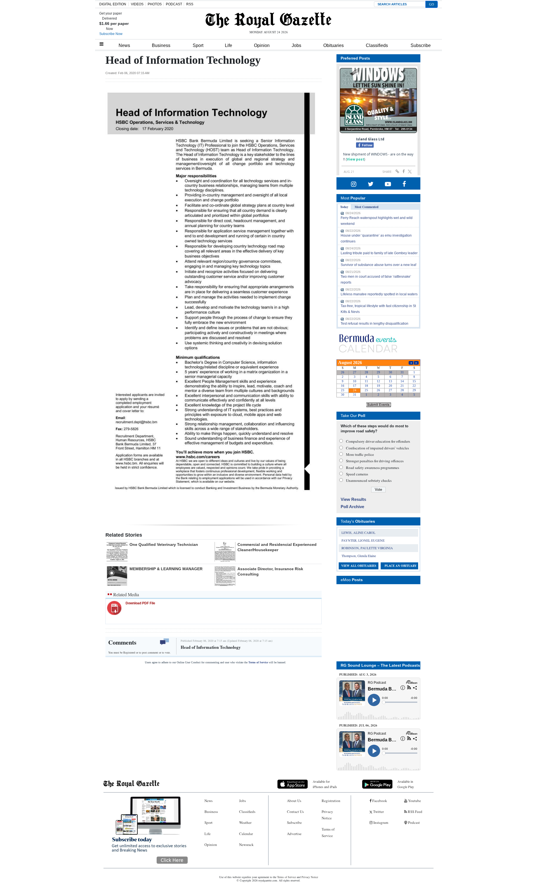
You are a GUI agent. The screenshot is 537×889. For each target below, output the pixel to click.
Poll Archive (352, 506)
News (124, 45)
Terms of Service (258, 662)
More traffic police (360, 454)
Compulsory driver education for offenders (378, 441)
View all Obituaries (358, 565)
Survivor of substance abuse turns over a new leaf (378, 265)
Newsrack (246, 844)
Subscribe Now (111, 34)
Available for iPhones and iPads (325, 784)
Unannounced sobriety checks (369, 480)
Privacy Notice (327, 814)
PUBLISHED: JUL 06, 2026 (358, 725)
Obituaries (333, 45)
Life (228, 45)
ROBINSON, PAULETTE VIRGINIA (367, 548)
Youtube (414, 800)
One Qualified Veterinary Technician (163, 544)
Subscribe (421, 45)
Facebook (379, 800)
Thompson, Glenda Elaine (358, 555)
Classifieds (377, 45)
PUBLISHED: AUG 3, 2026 (357, 674)
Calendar (246, 833)
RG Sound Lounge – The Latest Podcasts (380, 665)
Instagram (380, 822)
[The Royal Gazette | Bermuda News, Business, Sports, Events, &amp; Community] (268, 20)
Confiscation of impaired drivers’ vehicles (377, 448)
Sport (198, 45)
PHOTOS (155, 4)
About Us (294, 800)
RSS (189, 4)
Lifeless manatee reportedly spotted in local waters (379, 294)
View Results (353, 499)
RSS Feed (414, 811)
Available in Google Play (405, 784)
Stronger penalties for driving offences (375, 460)
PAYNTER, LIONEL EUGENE (363, 540)
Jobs (296, 45)
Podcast (413, 822)
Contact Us (295, 811)
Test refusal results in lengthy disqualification (374, 324)
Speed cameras (357, 474)
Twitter (378, 811)
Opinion (262, 45)
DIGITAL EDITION (112, 4)
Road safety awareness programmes (372, 467)
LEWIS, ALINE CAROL (358, 532)
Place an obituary (401, 565)
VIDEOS (137, 4)
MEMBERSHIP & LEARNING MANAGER (165, 569)
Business (161, 45)
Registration (331, 800)
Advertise (294, 833)
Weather (245, 822)
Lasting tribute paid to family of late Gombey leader (379, 253)
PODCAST (174, 4)
